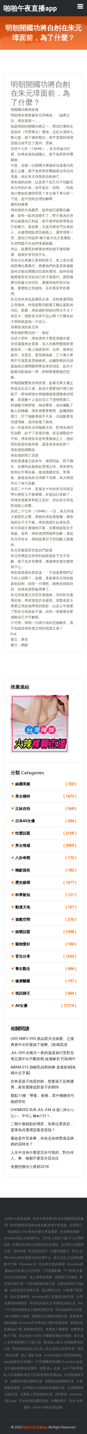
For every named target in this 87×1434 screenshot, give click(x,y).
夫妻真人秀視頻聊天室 (36, 1394)
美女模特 (45, 796)
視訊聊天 (45, 993)
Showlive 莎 (27, 1264)
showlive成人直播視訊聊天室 (53, 1297)
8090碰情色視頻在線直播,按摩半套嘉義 (38, 1225)
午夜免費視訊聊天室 (40, 1284)
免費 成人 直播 (49, 1368)
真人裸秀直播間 (40, 1277)
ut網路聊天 (59, 1401)
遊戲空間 (45, 919)
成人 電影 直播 (31, 1355)
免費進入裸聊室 (56, 1329)
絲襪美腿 (45, 784)
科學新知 (45, 895)
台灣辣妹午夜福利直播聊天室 (44, 1388)
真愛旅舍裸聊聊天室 (59, 1381)
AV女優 (45, 1005)
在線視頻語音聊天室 (24, 1290)
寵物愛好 (45, 944)
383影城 (61, 1394)
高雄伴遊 (19, 1251)
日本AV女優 (45, 821)
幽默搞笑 (45, 870)
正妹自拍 (45, 808)
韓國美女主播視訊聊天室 (49, 1316)
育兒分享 (45, 956)
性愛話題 (45, 833)
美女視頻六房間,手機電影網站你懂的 (45, 1336)
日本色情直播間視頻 (33, 1401)
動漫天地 (45, 907)
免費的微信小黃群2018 (30, 1166)
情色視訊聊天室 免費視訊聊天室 (52, 1303)
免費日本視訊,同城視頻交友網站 (35, 1244)
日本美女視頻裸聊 (52, 1264)
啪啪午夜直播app (35, 1427)
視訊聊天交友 (51, 1290)
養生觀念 (45, 968)
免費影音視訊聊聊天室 (26, 1381)
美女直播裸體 (19, 1297)
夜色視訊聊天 (38, 1251)
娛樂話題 (45, 932)
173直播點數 (51, 1270)
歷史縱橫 (45, 882)
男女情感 (45, 845)
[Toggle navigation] (80, 6)
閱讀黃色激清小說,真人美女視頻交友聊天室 (43, 1349)
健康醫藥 (45, 981)
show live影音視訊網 (47, 1407)
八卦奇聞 (45, 858)
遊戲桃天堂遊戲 (66, 1277)
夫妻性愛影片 (60, 1251)
